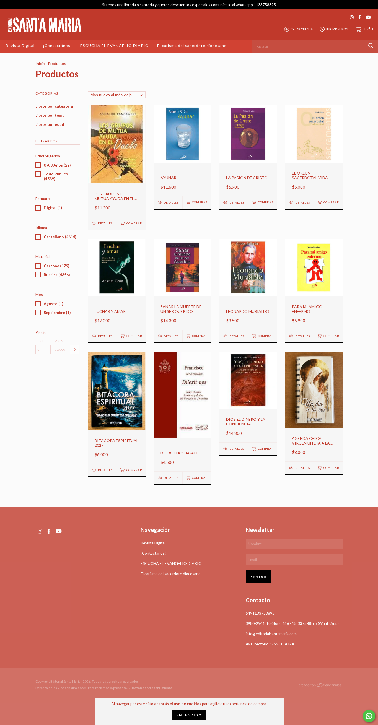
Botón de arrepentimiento (152, 688)
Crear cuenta (302, 29)
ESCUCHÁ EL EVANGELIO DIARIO (114, 45)
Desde (40, 340)
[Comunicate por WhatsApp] (369, 716)
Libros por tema (49, 115)
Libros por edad (49, 124)
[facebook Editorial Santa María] (359, 17)
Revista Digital (20, 45)
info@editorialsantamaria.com (271, 633)
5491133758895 (260, 613)
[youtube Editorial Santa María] (368, 17)
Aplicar (74, 349)
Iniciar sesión (337, 29)
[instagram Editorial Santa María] (352, 17)
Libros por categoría (54, 106)
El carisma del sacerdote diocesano (192, 45)
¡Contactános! (57, 45)
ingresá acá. (119, 688)
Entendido (189, 715)
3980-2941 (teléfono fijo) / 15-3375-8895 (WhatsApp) (292, 623)
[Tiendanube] (320, 686)
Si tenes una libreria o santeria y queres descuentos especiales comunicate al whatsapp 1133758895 (189, 4)
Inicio (40, 63)
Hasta (58, 340)
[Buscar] (371, 46)
